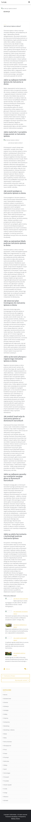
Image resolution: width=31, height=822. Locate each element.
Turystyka (6, 781)
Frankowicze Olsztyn (9, 676)
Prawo (5, 753)
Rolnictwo (6, 761)
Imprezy (6, 718)
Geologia (6, 710)
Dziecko (6, 702)
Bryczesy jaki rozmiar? (21, 680)
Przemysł (6, 757)
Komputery (7, 722)
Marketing (6, 726)
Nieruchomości (8, 741)
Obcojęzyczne (7, 745)
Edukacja (6, 706)
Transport (6, 777)
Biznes (5, 694)
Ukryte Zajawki (8, 785)
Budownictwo (7, 698)
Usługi (5, 792)
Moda (5, 734)
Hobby (5, 714)
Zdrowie (6, 800)
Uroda (5, 788)
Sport (5, 769)
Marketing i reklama (9, 730)
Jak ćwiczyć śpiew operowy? (21, 598)
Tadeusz (7, 669)
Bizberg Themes (15, 818)
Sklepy (5, 765)
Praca (5, 749)
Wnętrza (6, 796)
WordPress (15, 816)
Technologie (7, 773)
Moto (5, 738)
